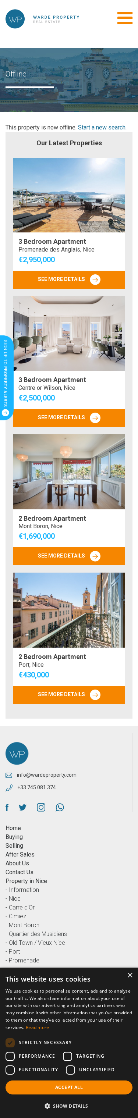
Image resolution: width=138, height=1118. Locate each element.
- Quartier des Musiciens (36, 933)
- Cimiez (16, 916)
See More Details (62, 279)
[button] (69, 1106)
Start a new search (101, 127)
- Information (22, 889)
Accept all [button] (69, 1087)
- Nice (13, 898)
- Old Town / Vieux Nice (35, 942)
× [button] (129, 975)
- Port (13, 951)
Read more (37, 1027)
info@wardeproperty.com (46, 775)
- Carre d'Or (20, 907)
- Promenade (22, 960)
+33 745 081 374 (36, 787)
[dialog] (69, 1043)
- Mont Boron (22, 925)
